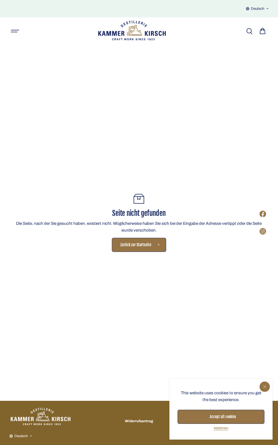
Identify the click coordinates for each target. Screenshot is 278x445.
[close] (265, 387)
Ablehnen (221, 428)
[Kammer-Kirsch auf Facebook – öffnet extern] (262, 213)
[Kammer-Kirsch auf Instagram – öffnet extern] (262, 231)
